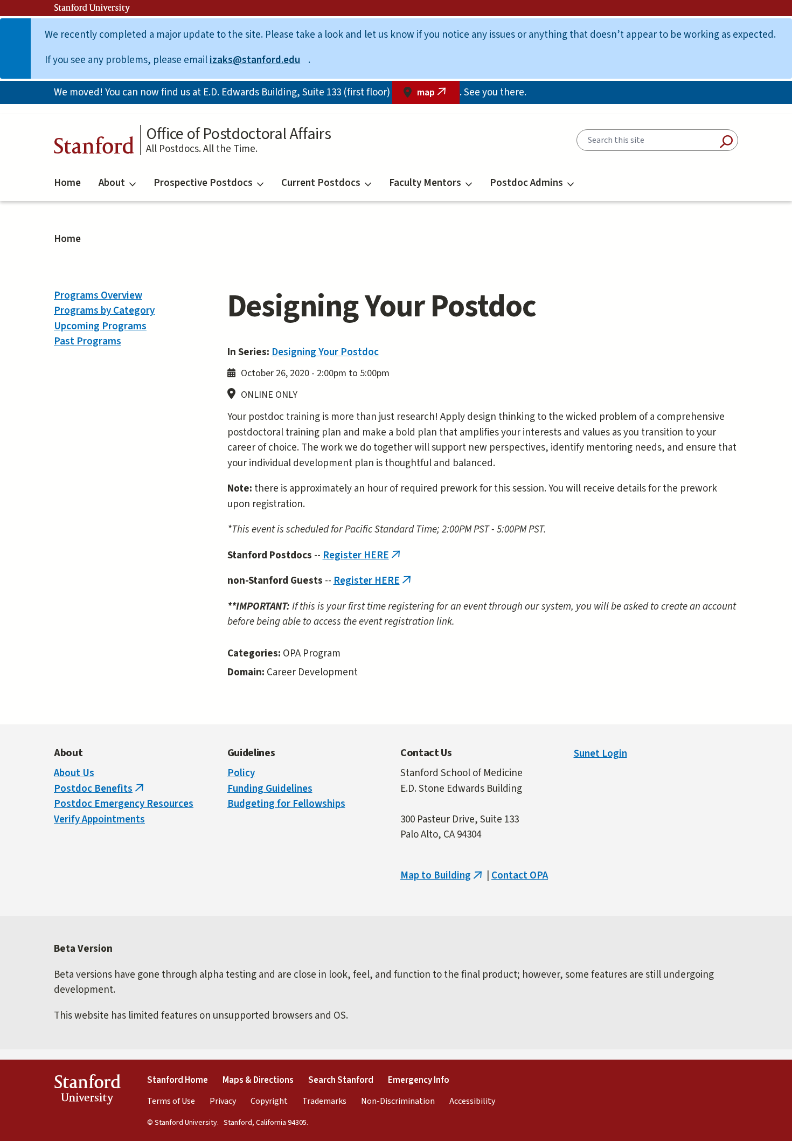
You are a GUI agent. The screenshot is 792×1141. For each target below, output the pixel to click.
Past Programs (87, 341)
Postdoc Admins (526, 183)
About (112, 183)
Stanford (94, 148)
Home (67, 183)
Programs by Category (104, 310)
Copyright (269, 1101)
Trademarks (324, 1101)
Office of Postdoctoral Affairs (238, 134)
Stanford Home (177, 1080)
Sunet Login (600, 753)
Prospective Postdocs (203, 183)
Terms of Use (171, 1101)
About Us (74, 773)
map (438, 95)
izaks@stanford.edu (259, 60)
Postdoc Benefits (100, 789)
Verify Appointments (99, 819)
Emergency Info (418, 1080)
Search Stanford (340, 1080)
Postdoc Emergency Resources (123, 804)
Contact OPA (519, 875)
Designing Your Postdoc (325, 352)
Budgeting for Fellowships (286, 804)
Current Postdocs (320, 183)
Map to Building (442, 875)
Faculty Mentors (425, 183)
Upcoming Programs (100, 326)
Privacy (223, 1101)
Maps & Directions (258, 1080)
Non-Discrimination (398, 1101)
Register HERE (362, 555)
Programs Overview (98, 295)
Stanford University (92, 8)
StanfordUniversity (87, 1091)
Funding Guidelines (269, 789)
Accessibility (472, 1101)
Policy (241, 773)
